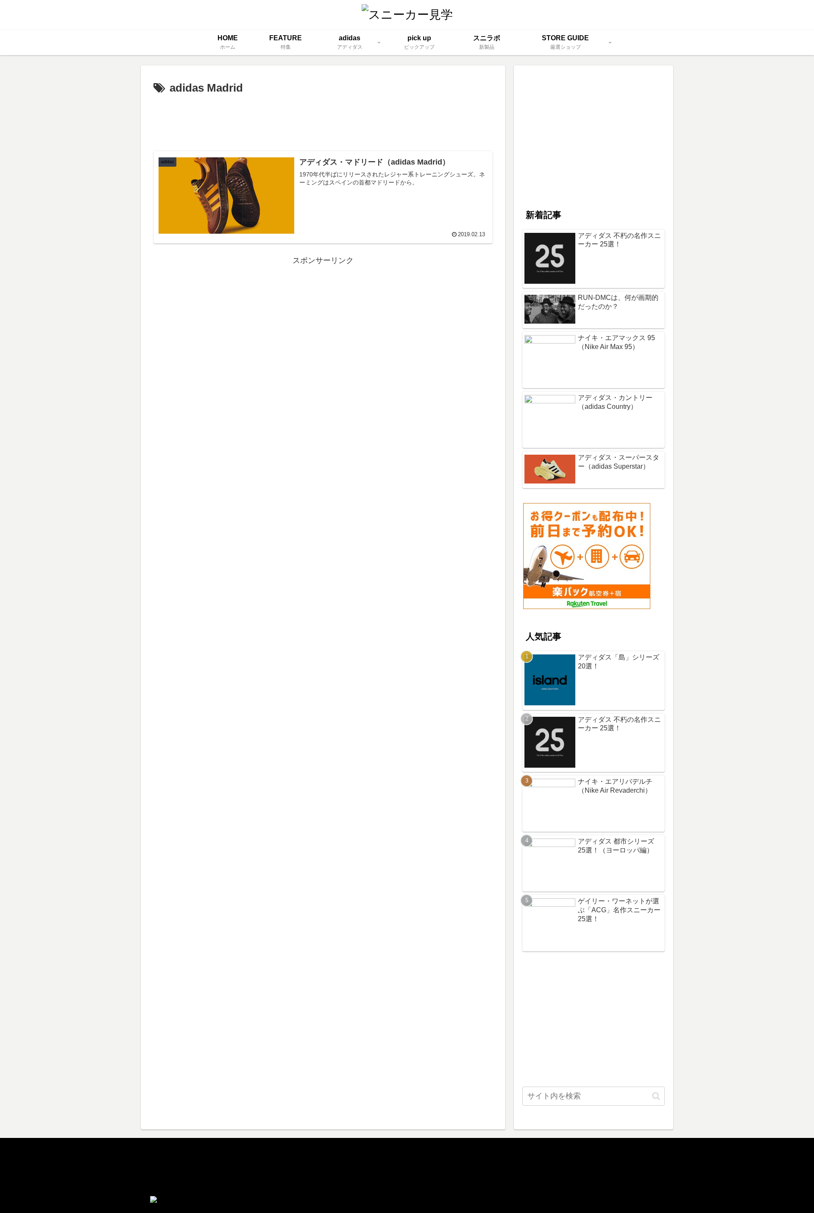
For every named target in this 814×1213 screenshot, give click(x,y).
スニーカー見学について (189, 1156)
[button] (656, 1096)
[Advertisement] (323, 121)
